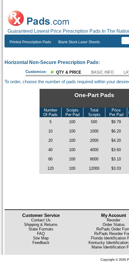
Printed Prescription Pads (30, 42)
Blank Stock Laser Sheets (79, 42)
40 (50, 150)
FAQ (41, 233)
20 (50, 140)
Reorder (113, 220)
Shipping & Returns (41, 224)
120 (50, 168)
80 (50, 159)
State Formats (40, 229)
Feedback (41, 242)
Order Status (114, 224)
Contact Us (41, 220)
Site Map (41, 238)
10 (50, 131)
